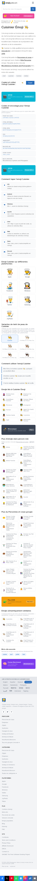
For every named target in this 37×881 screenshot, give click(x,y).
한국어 (28, 688)
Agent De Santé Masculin (27, 410)
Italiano (5, 685)
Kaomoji (4, 826)
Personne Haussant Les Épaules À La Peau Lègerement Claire (9, 526)
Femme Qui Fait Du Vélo (26, 534)
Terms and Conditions (8, 840)
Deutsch (20, 682)
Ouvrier (24, 497)
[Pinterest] (11, 711)
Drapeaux (5, 722)
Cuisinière (25, 415)
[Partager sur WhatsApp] (16, 878)
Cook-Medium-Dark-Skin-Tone (26, 485)
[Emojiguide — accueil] (4, 700)
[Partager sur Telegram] (20, 878)
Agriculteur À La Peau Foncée (9, 497)
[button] (18, 116)
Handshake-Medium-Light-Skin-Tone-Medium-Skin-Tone (26, 554)
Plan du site (5, 866)
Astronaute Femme (25, 420)
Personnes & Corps (8, 719)
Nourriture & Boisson (8, 770)
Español (12, 682)
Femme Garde (9, 415)
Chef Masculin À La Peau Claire (27, 619)
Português (23, 685)
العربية (5, 691)
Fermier (7, 409)
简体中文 (13, 688)
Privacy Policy (6, 843)
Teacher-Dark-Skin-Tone (26, 470)
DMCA (4, 849)
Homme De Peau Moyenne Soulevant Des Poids (10, 545)
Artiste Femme (9, 460)
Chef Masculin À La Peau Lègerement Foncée (27, 626)
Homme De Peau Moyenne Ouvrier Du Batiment (10, 503)
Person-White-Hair (26, 588)
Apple (4, 781)
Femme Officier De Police (26, 400)
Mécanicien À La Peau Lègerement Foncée (27, 504)
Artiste (6, 447)
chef (4, 76)
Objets (4, 725)
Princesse (7, 405)
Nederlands (14, 685)
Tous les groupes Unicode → (11, 742)
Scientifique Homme (8, 400)
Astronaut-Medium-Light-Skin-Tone (26, 491)
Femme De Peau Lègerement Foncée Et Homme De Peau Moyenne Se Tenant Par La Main (27, 573)
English (5, 682)
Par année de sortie (8, 815)
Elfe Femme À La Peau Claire (10, 561)
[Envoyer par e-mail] (34, 878)
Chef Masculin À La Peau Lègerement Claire (9, 634)
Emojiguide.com (6, 21)
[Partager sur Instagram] (25, 878)
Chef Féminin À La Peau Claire (26, 640)
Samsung (5, 795)
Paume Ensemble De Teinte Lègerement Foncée (10, 554)
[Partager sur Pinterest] (11, 878)
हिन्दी (11, 691)
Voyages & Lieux (7, 731)
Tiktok (4, 801)
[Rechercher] (33, 9)
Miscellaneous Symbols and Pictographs (15, 160)
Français (28, 682)
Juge (6, 420)
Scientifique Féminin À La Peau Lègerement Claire (26, 463)
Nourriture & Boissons (9, 739)
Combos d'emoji (7, 809)
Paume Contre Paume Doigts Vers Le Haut (9, 518)
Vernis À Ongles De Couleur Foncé (27, 583)
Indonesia (18, 691)
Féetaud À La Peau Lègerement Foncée (26, 563)
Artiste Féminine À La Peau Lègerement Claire (27, 478)
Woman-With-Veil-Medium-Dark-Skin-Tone (10, 455)
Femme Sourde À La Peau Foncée (26, 518)
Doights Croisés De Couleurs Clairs (9, 583)
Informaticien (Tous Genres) (9, 485)
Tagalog (25, 691)
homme (18, 76)
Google (4, 784)
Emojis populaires (7, 821)
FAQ (3, 829)
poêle (17, 654)
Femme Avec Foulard (8, 394)
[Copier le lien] (30, 878)
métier (26, 76)
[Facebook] (3, 711)
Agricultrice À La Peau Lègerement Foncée (9, 478)
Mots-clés (5, 812)
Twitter (4, 793)
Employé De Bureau (25, 394)
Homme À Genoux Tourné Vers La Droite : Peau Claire (26, 545)
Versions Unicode (7, 818)
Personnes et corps (19, 21)
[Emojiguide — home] (9, 3)
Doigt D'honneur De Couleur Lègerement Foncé (27, 525)
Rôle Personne (5, 22)
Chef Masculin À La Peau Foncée (9, 624)
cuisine (5, 654)
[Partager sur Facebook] (2, 878)
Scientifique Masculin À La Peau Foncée (26, 455)
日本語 (21, 688)
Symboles (5, 728)
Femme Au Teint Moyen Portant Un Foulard (9, 471)
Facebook (5, 787)
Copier (30, 83)
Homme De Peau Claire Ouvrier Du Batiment (27, 448)
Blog (3, 823)
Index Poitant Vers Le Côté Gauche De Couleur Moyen (9, 571)
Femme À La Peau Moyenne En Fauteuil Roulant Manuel (9, 590)
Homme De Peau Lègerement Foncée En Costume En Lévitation (10, 536)
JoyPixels (5, 798)
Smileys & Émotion (8, 734)
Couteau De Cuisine (8, 640)
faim (23, 654)
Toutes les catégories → (9, 773)
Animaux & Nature (7, 737)
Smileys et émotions (8, 765)
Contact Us (5, 851)
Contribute (5, 837)
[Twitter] (7, 711)
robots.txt (12, 866)
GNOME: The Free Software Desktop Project (16, 854)
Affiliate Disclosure (8, 846)
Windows (5, 790)
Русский (5, 688)
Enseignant (25, 405)
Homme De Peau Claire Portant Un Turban (10, 491)
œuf (11, 654)
